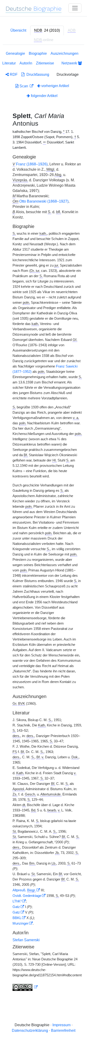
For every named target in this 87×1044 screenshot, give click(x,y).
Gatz (16, 907)
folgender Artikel (44, 96)
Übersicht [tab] (18, 30)
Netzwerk (69, 63)
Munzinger (21, 923)
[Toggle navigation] (74, 8)
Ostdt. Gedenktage (27, 896)
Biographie (38, 53)
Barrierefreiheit (63, 1030)
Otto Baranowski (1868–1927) (43, 201)
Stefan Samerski (26, 940)
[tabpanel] (43, 522)
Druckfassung (37, 74)
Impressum (61, 1025)
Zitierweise (45, 63)
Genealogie (15, 53)
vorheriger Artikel (55, 86)
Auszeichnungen (64, 53)
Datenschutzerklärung (30, 1030)
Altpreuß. (24, 890)
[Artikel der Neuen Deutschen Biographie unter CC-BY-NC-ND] (25, 987)
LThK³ (17, 901)
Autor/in (25, 63)
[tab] (47, 30)
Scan (24, 86)
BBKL (17, 918)
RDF (13, 74)
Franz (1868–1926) (32, 164)
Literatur (9, 63)
